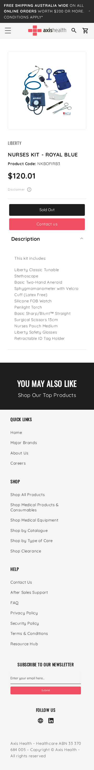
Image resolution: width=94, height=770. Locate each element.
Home (16, 432)
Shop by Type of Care (31, 540)
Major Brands (23, 442)
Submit (46, 690)
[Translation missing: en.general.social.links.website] (40, 720)
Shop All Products (27, 494)
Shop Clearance (25, 551)
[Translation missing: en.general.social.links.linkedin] (51, 720)
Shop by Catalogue (29, 530)
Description (25, 239)
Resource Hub (24, 643)
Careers (18, 463)
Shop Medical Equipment (34, 520)
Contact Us (21, 582)
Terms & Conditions (29, 633)
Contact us (47, 223)
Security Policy (24, 623)
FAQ (14, 602)
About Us (19, 453)
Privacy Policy (24, 612)
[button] (8, 30)
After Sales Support (29, 592)
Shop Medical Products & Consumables (34, 507)
